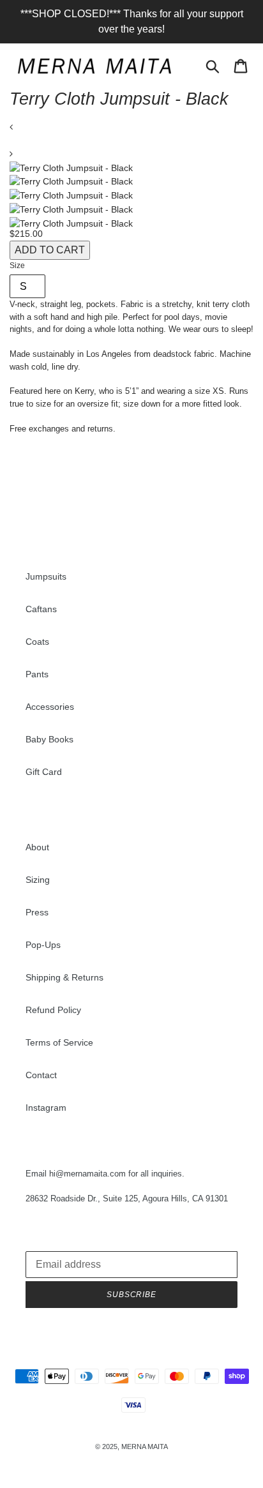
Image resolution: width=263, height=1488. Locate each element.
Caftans (41, 609)
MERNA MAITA (144, 1446)
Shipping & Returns (64, 977)
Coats (37, 641)
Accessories (50, 707)
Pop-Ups (43, 945)
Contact (41, 1075)
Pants (37, 674)
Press (37, 912)
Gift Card (44, 772)
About (37, 847)
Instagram (46, 1107)
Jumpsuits (46, 576)
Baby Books (49, 739)
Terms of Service (59, 1042)
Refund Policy (53, 1010)
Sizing (38, 880)
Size (17, 265)
